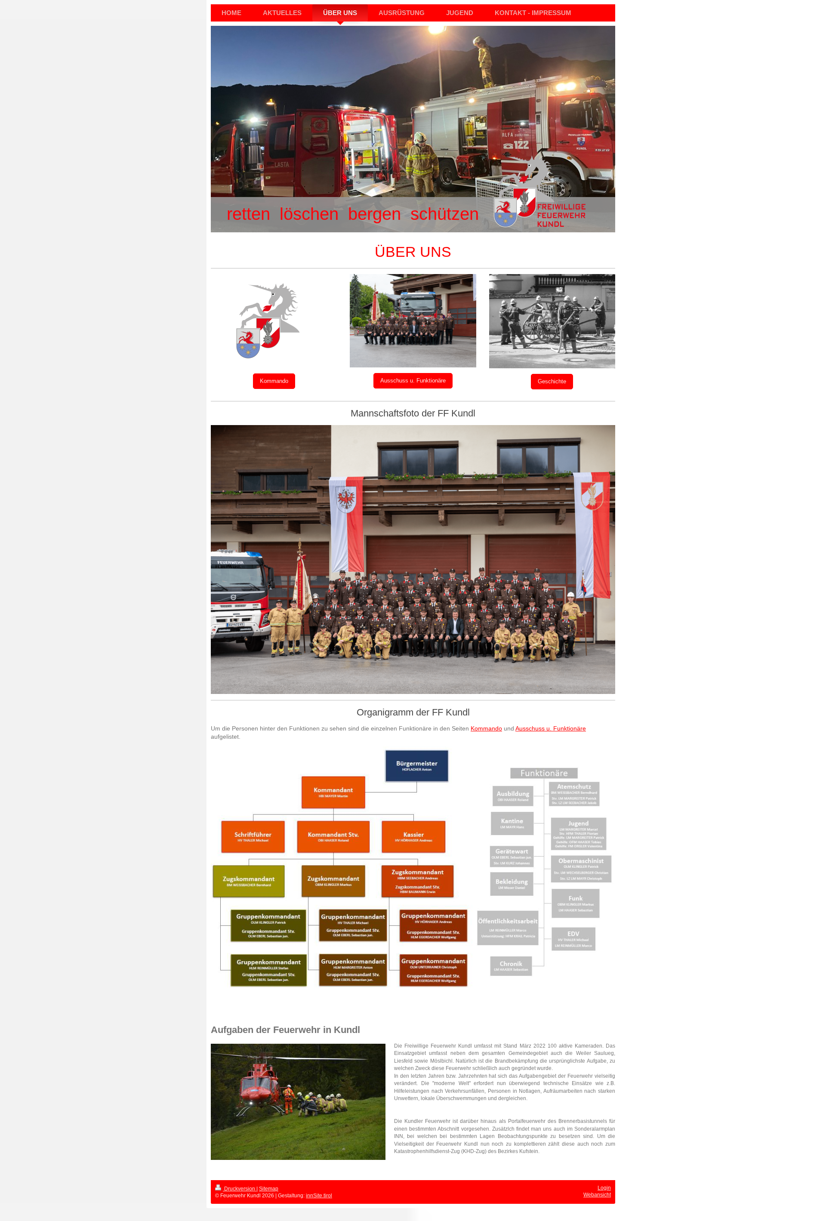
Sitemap (268, 1189)
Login (604, 1188)
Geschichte (552, 381)
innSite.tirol (319, 1196)
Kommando (274, 381)
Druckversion (239, 1189)
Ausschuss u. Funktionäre (413, 380)
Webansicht (597, 1195)
